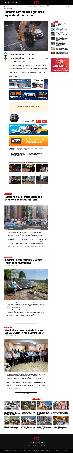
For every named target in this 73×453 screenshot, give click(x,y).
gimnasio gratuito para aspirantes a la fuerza (18, 149)
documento (30, 375)
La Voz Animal (41, 6)
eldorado (19, 148)
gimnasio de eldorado (38, 148)
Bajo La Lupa (35, 6)
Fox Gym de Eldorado (29, 148)
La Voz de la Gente (29, 6)
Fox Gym (23, 148)
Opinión (46, 6)
